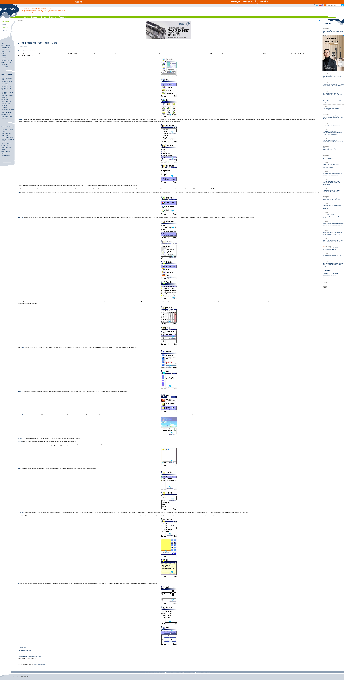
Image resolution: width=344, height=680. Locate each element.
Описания (52, 17)
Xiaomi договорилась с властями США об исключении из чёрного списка (332, 233)
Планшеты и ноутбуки (6, 48)
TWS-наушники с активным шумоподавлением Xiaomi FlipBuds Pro (333, 141)
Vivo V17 (5, 145)
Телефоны (6, 21)
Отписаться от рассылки (329, 275)
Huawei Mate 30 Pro (7, 78)
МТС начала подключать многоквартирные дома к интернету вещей (332, 216)
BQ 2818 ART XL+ (7, 101)
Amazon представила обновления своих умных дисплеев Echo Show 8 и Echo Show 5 (333, 86)
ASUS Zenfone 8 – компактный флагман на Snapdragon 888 (333, 157)
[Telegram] (317, 5)
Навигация (175, 672)
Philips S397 (6, 156)
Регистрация (326, 273)
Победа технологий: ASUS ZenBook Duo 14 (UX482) (37, 8)
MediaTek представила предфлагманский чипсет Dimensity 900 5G (333, 31)
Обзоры (25, 17)
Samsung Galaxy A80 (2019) (7, 117)
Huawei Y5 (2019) (7, 112)
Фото (4, 55)
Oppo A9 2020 (6, 151)
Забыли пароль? (334, 273)
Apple (4, 43)
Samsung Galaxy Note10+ (7, 92)
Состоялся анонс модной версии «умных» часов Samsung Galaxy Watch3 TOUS (333, 117)
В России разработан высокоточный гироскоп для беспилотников (332, 174)
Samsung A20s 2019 (6, 148)
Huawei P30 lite (7, 114)
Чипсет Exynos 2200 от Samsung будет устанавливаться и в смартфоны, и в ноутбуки (333, 207)
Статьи (43, 17)
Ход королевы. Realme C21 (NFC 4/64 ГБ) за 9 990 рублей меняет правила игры (44, 10)
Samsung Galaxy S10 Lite (7, 130)
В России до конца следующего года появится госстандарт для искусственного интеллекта (332, 149)
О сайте (5, 67)
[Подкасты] (322, 5)
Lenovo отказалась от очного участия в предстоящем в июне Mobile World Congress (333, 265)
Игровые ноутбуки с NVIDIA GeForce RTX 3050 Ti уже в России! (332, 248)
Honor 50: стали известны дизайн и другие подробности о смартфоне (332, 198)
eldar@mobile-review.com (34, 656)
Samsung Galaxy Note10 (7, 96)
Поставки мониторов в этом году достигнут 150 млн (331, 109)
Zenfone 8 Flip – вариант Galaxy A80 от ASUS (333, 101)
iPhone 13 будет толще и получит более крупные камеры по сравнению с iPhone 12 (333, 225)
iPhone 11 (5, 84)
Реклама (5, 64)
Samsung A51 (6, 133)
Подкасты (62, 17)
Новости (147, 672)
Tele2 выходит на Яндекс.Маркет (331, 125)
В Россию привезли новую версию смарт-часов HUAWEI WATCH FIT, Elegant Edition (331, 183)
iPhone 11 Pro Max (6, 89)
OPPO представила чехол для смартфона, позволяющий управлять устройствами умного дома (332, 133)
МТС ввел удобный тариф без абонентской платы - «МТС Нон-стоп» (333, 94)
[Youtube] (320, 5)
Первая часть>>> (22, 46)
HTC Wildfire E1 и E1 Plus (8, 140)
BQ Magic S (5, 153)
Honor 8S (5, 99)
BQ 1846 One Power (6, 104)
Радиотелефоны (7, 60)
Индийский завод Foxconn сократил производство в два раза (332, 256)
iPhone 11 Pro (6, 86)
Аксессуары (6, 45)
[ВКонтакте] (314, 5)
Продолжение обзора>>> (24, 650)
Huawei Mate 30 (7, 81)
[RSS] (325, 5)
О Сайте (209, 672)
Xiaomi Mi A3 (6, 107)
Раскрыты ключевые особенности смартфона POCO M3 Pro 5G (331, 191)
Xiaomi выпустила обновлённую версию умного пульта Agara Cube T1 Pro (333, 241)
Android (5, 27)
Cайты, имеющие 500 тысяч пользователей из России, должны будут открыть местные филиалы (332, 76)
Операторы (6, 51)
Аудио (4, 31)
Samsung (34, 17)
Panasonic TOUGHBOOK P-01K (8, 136)
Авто (3, 53)
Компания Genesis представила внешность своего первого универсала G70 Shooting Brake (333, 166)
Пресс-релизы (7, 62)
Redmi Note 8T (6, 143)
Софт (4, 58)
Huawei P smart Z (8, 110)
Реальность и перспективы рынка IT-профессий (36, 12)
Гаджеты (5, 24)
